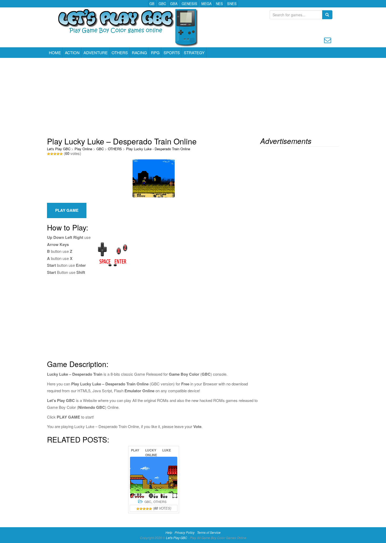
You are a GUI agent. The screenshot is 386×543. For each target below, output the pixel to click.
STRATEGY (194, 52)
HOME (55, 52)
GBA (174, 3)
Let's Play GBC (58, 148)
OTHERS (120, 52)
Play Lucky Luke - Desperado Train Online (158, 148)
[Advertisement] (193, 97)
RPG (155, 52)
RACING (139, 52)
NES (219, 3)
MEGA (206, 3)
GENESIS (189, 3)
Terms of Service (209, 532)
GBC (162, 3)
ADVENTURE (96, 52)
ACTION (72, 52)
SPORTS (172, 52)
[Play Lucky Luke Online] (154, 477)
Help (168, 532)
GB (151, 3)
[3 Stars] (54, 153)
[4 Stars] (58, 153)
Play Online (83, 148)
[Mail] (327, 39)
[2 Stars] (51, 153)
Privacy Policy (185, 532)
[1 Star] (48, 153)
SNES (232, 3)
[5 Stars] (61, 153)
